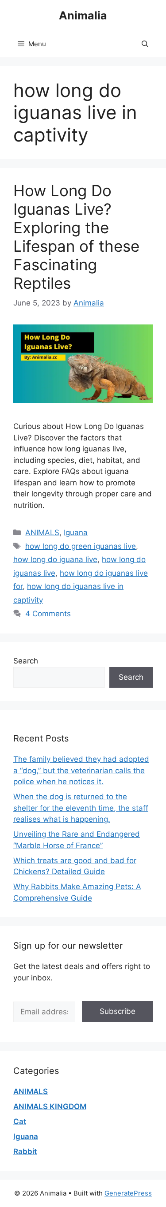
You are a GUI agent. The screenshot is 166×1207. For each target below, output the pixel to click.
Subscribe (117, 1011)
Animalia (83, 15)
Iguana (76, 532)
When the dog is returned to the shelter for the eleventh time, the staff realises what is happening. (80, 807)
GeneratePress (128, 1193)
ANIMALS (42, 532)
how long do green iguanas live (80, 546)
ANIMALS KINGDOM (49, 1106)
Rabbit (25, 1151)
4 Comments (48, 613)
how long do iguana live (55, 559)
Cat (19, 1121)
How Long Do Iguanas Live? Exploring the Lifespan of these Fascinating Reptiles (76, 236)
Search (25, 660)
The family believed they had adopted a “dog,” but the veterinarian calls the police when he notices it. (81, 770)
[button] (145, 44)
